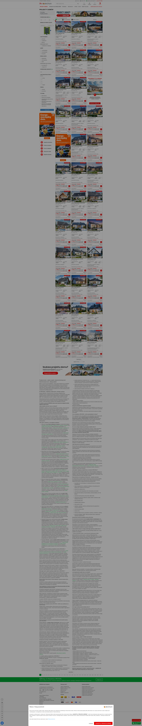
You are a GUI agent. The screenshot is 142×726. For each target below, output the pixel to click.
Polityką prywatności (51, 719)
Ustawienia (91, 723)
